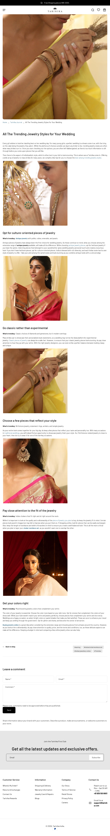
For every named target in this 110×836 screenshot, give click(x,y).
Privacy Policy (67, 798)
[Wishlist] (98, 9)
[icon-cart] (104, 10)
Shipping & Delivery (43, 785)
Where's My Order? (10, 785)
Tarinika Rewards (10, 798)
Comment (10, 687)
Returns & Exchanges (11, 790)
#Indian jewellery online (82, 651)
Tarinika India (58, 826)
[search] (93, 10)
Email (61, 679)
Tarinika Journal (16, 122)
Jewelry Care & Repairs (44, 794)
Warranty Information (43, 790)
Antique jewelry (22, 238)
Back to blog (10, 647)
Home (5, 122)
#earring (77, 647)
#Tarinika (97, 651)
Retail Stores (67, 794)
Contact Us (7, 794)
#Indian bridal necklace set (93, 647)
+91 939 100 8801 (100, 793)
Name (8, 679)
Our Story (65, 785)
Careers (65, 802)
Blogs (37, 798)
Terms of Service (68, 790)
